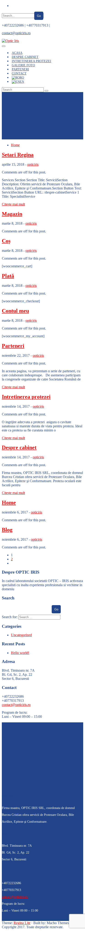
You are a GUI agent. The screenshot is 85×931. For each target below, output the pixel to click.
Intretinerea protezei (26, 397)
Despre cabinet (19, 447)
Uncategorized (21, 635)
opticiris (33, 164)
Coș (6, 241)
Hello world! (20, 653)
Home (15, 145)
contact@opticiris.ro (16, 33)
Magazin (12, 214)
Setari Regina (18, 155)
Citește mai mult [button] (13, 204)
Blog (7, 530)
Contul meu (15, 311)
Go (39, 16)
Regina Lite (22, 923)
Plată (8, 276)
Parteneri (13, 346)
